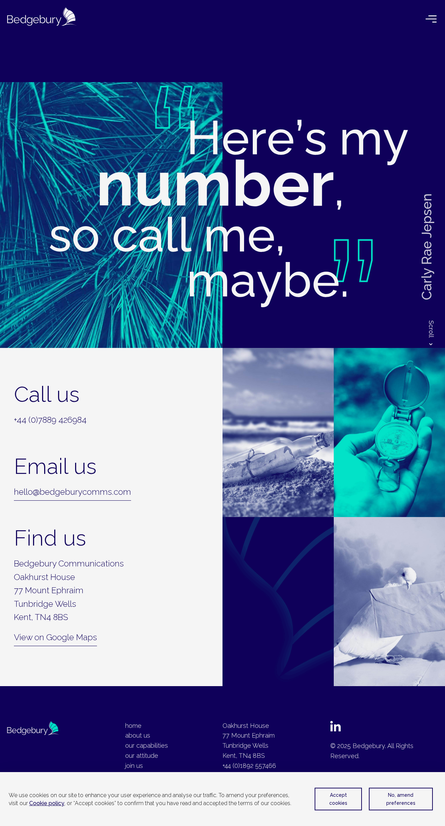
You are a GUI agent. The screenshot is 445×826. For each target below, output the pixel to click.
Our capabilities (146, 745)
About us (137, 735)
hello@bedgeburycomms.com (72, 492)
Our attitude (141, 755)
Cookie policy (46, 803)
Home (133, 725)
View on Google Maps (55, 637)
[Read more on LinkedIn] (335, 729)
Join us (134, 765)
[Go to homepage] (41, 18)
